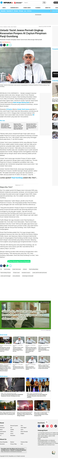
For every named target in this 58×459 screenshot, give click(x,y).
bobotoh (47, 7)
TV (0, 435)
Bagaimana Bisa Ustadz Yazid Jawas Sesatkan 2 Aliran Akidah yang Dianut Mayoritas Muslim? (18, 126)
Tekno (11, 431)
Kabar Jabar (26, 7)
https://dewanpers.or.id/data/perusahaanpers (11, 451)
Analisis (12, 429)
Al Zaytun (9, 109)
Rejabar (5, 26)
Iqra (11, 427)
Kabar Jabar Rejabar (12, 26)
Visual (11, 433)
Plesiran (38, 7)
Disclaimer (2, 444)
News (1, 429)
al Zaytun (25, 269)
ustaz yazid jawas (16, 275)
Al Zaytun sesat (16, 272)
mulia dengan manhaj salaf (27, 275)
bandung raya (14, 7)
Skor (22, 425)
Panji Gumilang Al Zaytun (5, 272)
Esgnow (2, 433)
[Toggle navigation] (1, 2)
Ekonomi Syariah (14, 425)
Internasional (3, 431)
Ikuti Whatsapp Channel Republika (20, 261)
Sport (22, 429)
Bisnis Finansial (24, 431)
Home (1, 26)
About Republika (3, 442)
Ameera (2, 425)
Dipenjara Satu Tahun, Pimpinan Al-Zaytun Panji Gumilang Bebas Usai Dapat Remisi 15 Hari (31, 126)
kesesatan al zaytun (26, 272)
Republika (3, 11)
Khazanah (2, 427)
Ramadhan (12, 435)
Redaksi (12, 442)
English (22, 433)
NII (33, 115)
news (4, 7)
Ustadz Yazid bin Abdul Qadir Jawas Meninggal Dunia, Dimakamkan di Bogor (6, 125)
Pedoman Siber (24, 442)
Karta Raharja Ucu (6, 42)
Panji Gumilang (17, 178)
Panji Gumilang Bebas (33, 269)
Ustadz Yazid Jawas (23, 109)
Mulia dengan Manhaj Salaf (21, 102)
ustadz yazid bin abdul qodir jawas (39, 272)
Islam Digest (23, 427)
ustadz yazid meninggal (5, 275)
